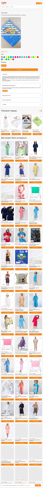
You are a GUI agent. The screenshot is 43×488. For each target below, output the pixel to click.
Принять (38, 485)
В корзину (8, 160)
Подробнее (27, 485)
